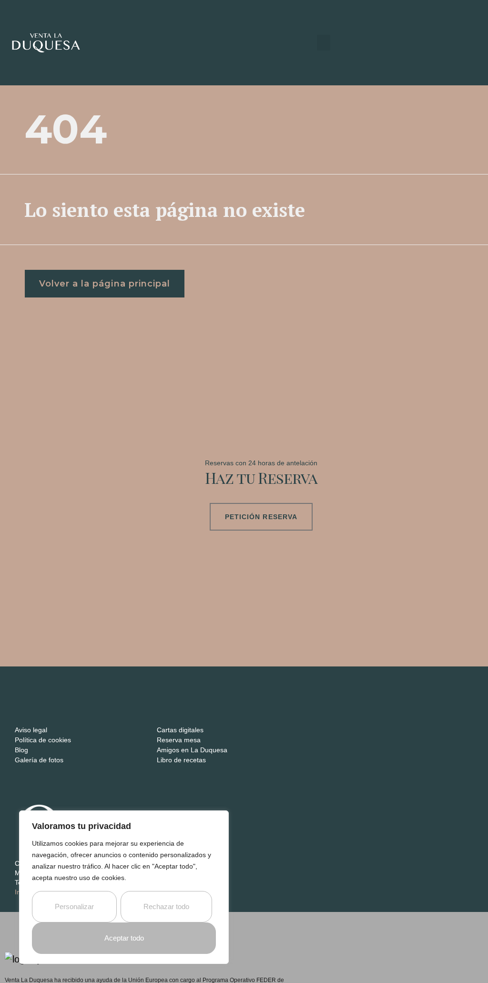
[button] (323, 43)
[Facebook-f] (32, 685)
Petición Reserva (261, 517)
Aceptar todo (124, 938)
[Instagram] (18, 685)
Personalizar (74, 906)
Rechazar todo (166, 906)
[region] (124, 887)
